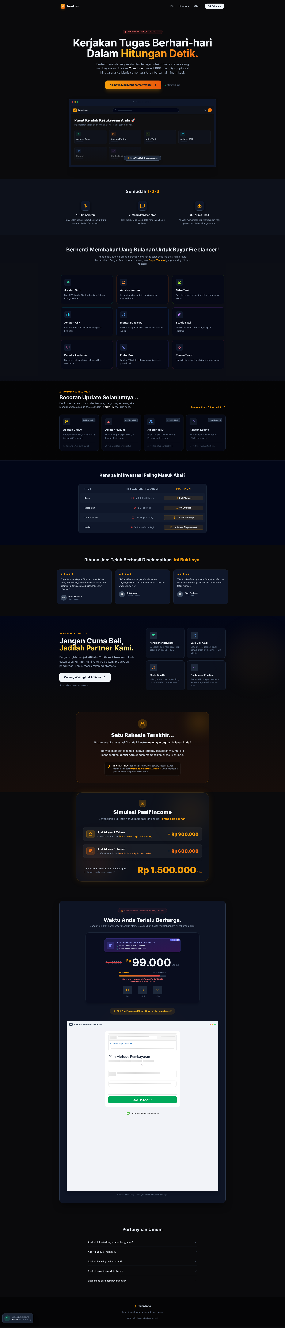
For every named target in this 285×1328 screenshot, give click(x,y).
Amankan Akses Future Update (206, 407)
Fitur (172, 6)
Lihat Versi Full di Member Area (143, 158)
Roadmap (184, 6)
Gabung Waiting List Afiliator (82, 677)
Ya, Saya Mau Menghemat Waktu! (131, 84)
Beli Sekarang (214, 6)
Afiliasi (197, 6)
